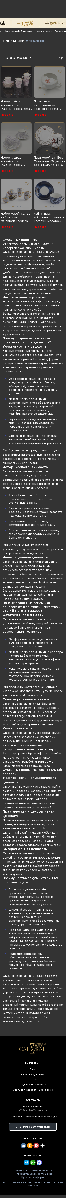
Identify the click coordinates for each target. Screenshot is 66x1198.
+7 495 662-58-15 (32, 1106)
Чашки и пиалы (44, 31)
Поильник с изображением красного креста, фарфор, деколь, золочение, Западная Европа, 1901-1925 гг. (48, 105)
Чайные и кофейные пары (18, 31)
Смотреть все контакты (32, 1126)
